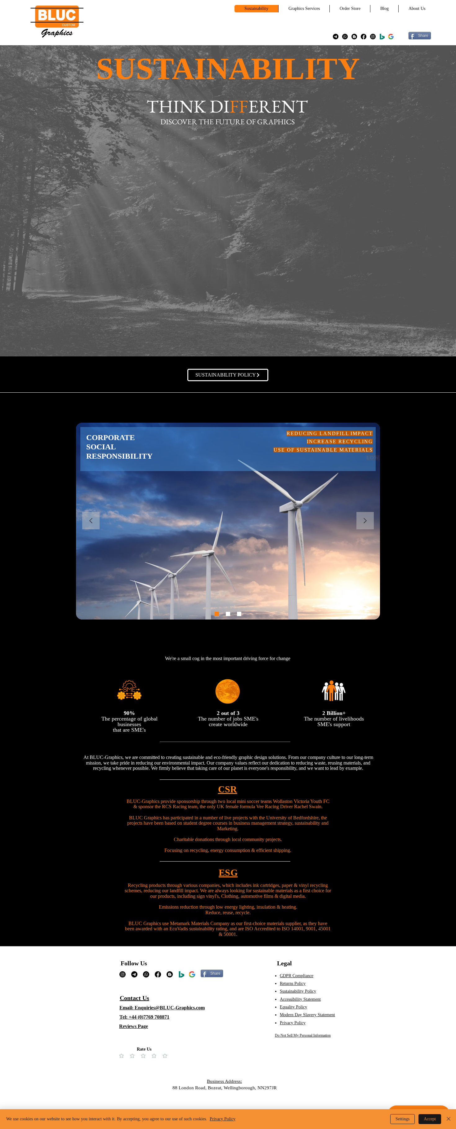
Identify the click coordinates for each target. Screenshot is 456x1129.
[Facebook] (363, 36)
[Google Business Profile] (391, 36)
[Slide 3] (239, 614)
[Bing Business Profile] (382, 36)
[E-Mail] (335, 36)
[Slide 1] (217, 614)
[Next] (365, 521)
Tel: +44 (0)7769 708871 (144, 1017)
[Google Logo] (192, 974)
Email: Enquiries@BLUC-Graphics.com (162, 1007)
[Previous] (91, 521)
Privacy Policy (222, 1119)
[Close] (448, 1119)
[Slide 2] (228, 614)
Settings (402, 1119)
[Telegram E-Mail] (134, 974)
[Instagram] (373, 36)
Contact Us (134, 997)
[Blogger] (354, 36)
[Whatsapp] (345, 36)
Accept (430, 1119)
